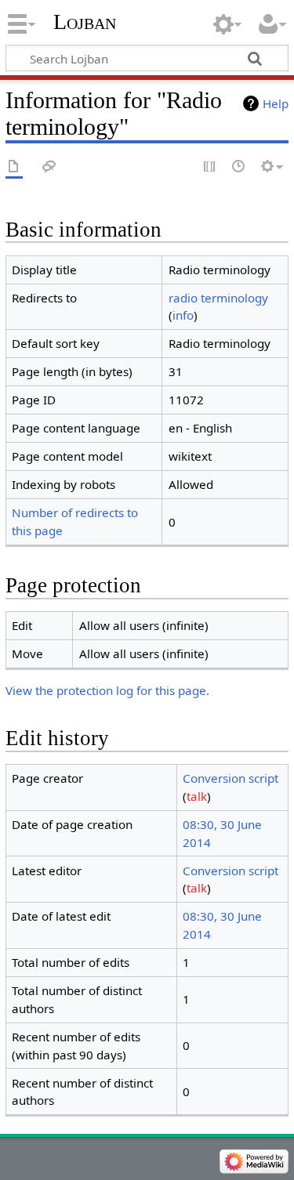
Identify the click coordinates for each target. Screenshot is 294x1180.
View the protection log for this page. (107, 690)
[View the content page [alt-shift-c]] (14, 167)
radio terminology (218, 298)
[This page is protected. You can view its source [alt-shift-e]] (210, 167)
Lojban (84, 21)
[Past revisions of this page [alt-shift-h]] (239, 167)
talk (197, 796)
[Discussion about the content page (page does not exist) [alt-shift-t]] (49, 167)
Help (276, 103)
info (183, 315)
